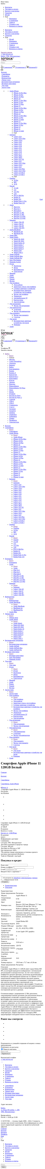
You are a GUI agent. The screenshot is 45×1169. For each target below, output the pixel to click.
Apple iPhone (17, 437)
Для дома (12, 665)
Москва (12, 359)
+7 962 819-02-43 (7, 54)
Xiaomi (15, 540)
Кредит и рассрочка (12, 11)
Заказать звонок (6, 52)
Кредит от (9, 833)
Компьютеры (14, 600)
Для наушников (18, 724)
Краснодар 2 (13, 376)
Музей (7, 15)
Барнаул (12, 365)
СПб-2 (11, 401)
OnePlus (16, 528)
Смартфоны (13, 431)
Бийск (11, 367)
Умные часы (13, 617)
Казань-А (12, 373)
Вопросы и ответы (15, 26)
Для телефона (18, 699)
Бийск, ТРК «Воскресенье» (10, 56)
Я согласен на (20, 878)
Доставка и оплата (11, 9)
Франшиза (13, 19)
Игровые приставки (16, 655)
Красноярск (13, 378)
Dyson (15, 671)
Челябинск (13, 420)
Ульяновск (13, 414)
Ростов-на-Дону (15, 395)
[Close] (2, 1138)
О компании (13, 20)
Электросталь (14, 422)
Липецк (12, 382)
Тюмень (12, 413)
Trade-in (12, 22)
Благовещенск (14, 369)
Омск (11, 390)
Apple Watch (17, 623)
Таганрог (12, 409)
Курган (11, 380)
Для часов (17, 750)
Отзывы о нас (14, 24)
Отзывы (8, 1080)
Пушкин (12, 394)
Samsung (16, 483)
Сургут (11, 407)
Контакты (8, 7)
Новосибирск (14, 386)
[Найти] (2, 65)
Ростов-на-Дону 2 (15, 397)
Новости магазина (9, 1049)
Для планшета (18, 741)
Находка (12, 384)
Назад (11, 356)
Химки (11, 418)
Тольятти (12, 411)
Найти (3, 1167)
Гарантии (8, 13)
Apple (15, 568)
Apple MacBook (18, 606)
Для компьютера (19, 731)
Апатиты (12, 363)
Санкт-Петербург (15, 361)
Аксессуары (13, 693)
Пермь (11, 392)
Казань (11, 371)
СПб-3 (11, 403)
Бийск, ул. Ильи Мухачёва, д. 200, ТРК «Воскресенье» (10, 1110)
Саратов (12, 399)
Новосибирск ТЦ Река (17, 388)
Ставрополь (13, 405)
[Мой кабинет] (2, 70)
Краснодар (13, 375)
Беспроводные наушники (18, 644)
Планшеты (13, 562)
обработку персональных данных (25, 878)
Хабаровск (13, 416)
